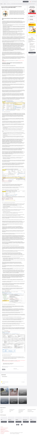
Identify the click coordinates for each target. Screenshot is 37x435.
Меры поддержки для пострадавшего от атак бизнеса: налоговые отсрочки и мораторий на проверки (22, 393)
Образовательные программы (32, 409)
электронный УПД (18, 366)
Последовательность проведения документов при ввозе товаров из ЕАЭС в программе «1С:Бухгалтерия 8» (4, 402)
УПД (14, 366)
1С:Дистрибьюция (20, 410)
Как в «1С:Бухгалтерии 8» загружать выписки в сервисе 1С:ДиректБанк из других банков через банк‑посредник (13, 402)
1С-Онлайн (1, 411)
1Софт (10, 411)
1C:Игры (1, 412)
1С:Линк (1, 410)
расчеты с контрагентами (11, 366)
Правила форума (2, 432)
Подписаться (26, 1)
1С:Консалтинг (11, 410)
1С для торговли (30, 410)
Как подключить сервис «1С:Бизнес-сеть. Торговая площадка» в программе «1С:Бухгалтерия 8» (22, 402)
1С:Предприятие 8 (11, 409)
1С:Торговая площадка (30, 411)
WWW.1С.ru (1, 409)
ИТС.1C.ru (19, 412)
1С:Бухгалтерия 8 (6, 366)
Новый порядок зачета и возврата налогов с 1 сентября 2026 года (4, 393)
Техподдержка (2, 433)
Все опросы (32, 54)
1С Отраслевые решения (21, 409)
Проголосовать (32, 52)
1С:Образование (20, 411)
